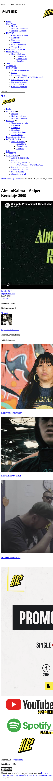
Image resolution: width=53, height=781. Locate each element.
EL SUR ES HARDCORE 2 (10, 558)
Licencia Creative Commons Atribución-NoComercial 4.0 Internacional (26, 774)
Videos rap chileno (13, 178)
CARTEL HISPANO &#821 (11, 476)
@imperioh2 (18, 760)
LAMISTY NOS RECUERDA (11, 413)
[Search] (2, 94)
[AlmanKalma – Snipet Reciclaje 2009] (6, 325)
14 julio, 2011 (6, 291)
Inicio (3, 178)
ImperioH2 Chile (8, 293)
